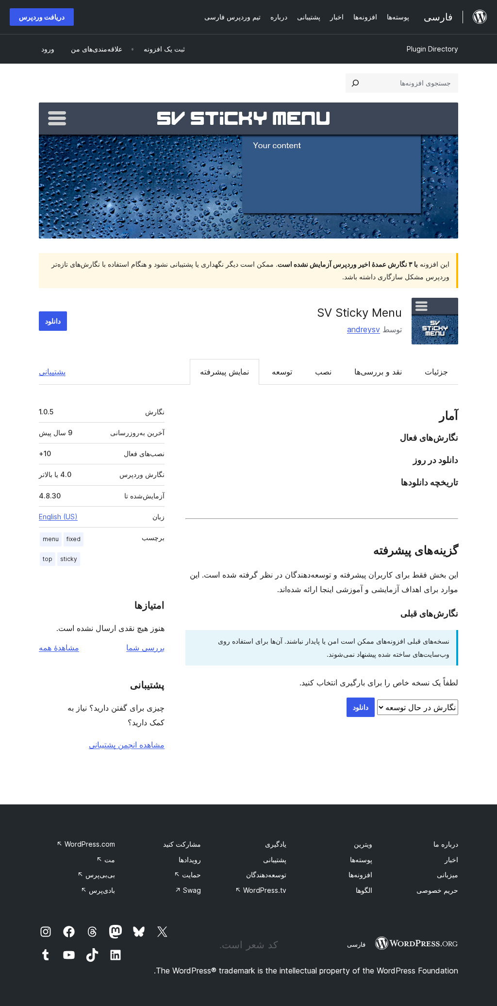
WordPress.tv (260, 890)
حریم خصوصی (437, 890)
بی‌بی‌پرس (96, 874)
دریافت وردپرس (42, 17)
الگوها (364, 890)
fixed (73, 539)
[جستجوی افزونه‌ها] (355, 83)
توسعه (282, 371)
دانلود (53, 321)
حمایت (187, 874)
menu (51, 539)
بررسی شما (145, 647)
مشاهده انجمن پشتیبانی (127, 745)
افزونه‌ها (360, 874)
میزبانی (447, 874)
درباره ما (445, 844)
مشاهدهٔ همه (59, 647)
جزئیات (436, 371)
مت (105, 859)
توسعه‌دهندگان (266, 874)
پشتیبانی (52, 371)
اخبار (451, 859)
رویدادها (190, 859)
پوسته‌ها (361, 859)
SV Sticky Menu (359, 313)
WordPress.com (85, 844)
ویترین (363, 844)
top (47, 559)
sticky (68, 559)
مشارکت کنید (182, 844)
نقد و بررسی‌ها (378, 371)
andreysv (363, 329)
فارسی (356, 944)
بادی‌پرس (98, 890)
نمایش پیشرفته (224, 371)
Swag (188, 890)
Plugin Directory (432, 49)
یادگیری (275, 844)
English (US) (58, 516)
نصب (323, 371)
